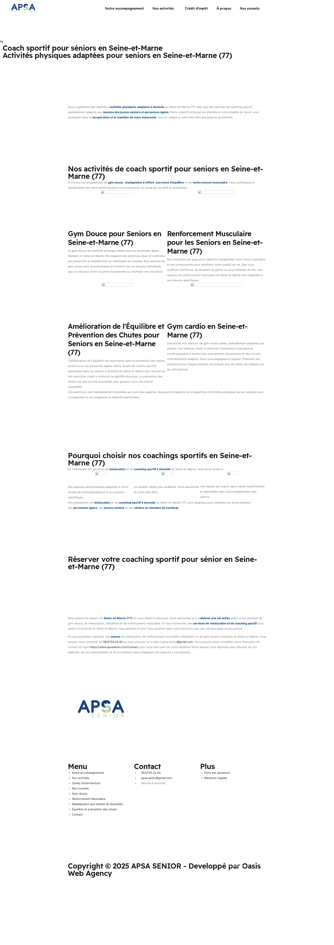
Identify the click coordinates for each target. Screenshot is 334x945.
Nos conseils (250, 8)
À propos (224, 8)
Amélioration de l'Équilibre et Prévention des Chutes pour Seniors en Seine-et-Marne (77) (116, 339)
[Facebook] (167, 702)
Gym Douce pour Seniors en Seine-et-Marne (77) (114, 238)
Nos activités (163, 8)
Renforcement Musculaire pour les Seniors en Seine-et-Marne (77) (215, 242)
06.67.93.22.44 (113, 642)
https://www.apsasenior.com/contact (114, 647)
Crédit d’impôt (196, 8)
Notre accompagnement (124, 8)
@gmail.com (185, 642)
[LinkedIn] (167, 708)
